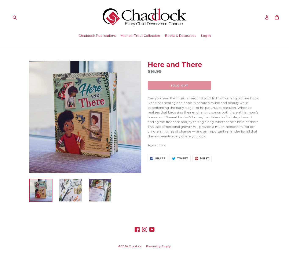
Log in (206, 36)
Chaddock (135, 246)
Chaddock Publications (97, 36)
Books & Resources (180, 36)
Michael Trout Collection (140, 36)
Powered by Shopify (158, 246)
